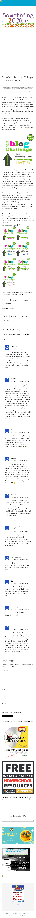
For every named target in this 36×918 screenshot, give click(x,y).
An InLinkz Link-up (8, 308)
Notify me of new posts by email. (12, 712)
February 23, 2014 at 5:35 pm (19, 559)
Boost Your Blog (11, 326)
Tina (12, 581)
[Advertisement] (18, 54)
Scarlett (13, 607)
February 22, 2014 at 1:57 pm (19, 460)
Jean (12, 494)
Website (4, 703)
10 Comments (20, 83)
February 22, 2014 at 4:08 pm (20, 497)
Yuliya (12, 346)
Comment (5, 670)
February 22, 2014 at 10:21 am (20, 349)
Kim (12, 458)
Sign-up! (21, 294)
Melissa (13, 430)
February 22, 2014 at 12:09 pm (20, 432)
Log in (24, 915)
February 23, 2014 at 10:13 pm (20, 629)
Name (4, 690)
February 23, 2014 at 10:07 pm (20, 609)
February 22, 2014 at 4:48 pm (19, 531)
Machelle (13, 379)
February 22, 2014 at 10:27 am (20, 381)
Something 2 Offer (18, 15)
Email (4, 696)
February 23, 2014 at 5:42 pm (19, 583)
